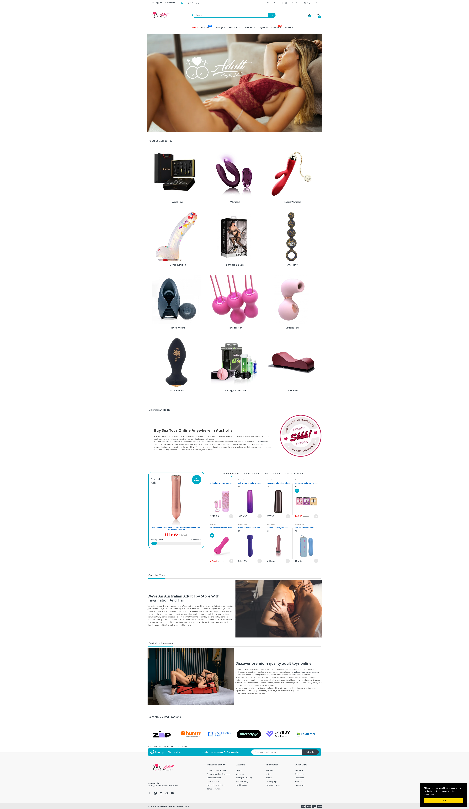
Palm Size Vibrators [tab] (295, 473)
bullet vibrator (205, 441)
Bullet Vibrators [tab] (231, 473)
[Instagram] (161, 793)
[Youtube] (172, 793)
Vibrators (235, 201)
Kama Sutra (299, 480)
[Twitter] (155, 793)
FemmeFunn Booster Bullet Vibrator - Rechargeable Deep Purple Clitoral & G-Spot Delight (250, 528)
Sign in (318, 3)
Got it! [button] (443, 801)
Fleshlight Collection (235, 390)
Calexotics (241, 480)
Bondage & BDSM (235, 264)
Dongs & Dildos (178, 264)
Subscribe (310, 752)
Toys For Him (178, 327)
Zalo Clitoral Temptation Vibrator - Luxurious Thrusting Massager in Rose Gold (221, 483)
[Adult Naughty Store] (168, 15)
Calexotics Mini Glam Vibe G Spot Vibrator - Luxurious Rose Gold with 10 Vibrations (278, 483)
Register (310, 3)
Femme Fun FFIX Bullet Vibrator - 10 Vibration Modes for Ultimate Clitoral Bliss (306, 528)
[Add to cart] (231, 516)
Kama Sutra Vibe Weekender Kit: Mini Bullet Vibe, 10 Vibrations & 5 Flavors (306, 483)
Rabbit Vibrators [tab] (252, 473)
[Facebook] (149, 793)
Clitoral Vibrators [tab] (272, 473)
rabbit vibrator (172, 441)
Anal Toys (293, 264)
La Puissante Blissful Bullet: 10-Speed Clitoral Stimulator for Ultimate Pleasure (221, 528)
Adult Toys (177, 201)
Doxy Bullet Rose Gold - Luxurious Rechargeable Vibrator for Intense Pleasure (176, 528)
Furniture (293, 390)
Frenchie (213, 524)
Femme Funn (242, 524)
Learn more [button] (429, 794)
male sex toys (299, 672)
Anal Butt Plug (177, 390)
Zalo (211, 480)
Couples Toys (292, 327)
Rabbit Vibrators (292, 201)
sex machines (260, 441)
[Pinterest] (166, 793)
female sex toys (312, 672)
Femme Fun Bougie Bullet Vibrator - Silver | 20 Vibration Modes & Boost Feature (278, 528)
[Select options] (288, 516)
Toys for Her (235, 327)
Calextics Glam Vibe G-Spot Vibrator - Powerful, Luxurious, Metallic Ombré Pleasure (250, 483)
